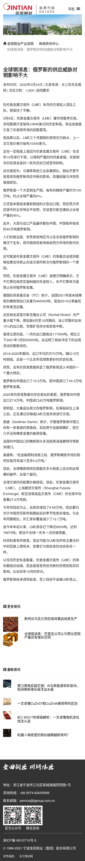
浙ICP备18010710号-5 (19, 840)
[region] (42, 24)
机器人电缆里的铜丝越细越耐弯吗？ (43, 734)
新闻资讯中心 (48, 43)
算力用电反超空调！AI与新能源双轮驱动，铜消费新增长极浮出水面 (48, 687)
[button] (71, 8)
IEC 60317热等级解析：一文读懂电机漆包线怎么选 (48, 719)
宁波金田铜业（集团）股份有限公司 (49, 848)
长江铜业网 (26, 856)
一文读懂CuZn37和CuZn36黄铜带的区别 (47, 703)
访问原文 (42, 90)
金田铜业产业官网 (20, 43)
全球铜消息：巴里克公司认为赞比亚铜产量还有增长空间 (52, 635)
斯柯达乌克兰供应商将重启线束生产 (50, 618)
